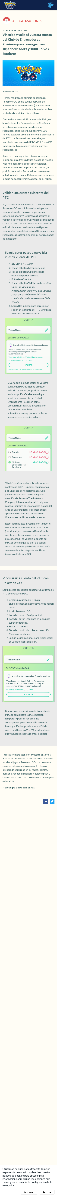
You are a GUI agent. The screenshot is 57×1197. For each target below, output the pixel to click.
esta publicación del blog (24, 112)
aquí (7, 490)
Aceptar (47, 1192)
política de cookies (13, 1175)
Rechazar (29, 1192)
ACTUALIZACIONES (27, 21)
